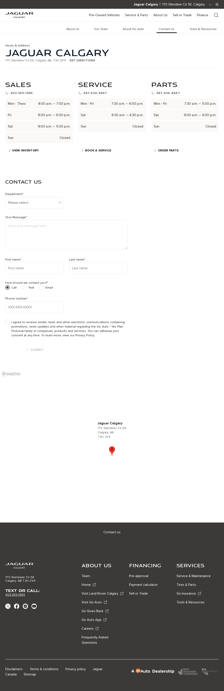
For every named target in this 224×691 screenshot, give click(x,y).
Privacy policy (75, 669)
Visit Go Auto (92, 602)
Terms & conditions (44, 669)
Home (86, 585)
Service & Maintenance (194, 576)
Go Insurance (186, 593)
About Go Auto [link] (133, 29)
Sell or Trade (182, 15)
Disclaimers (14, 669)
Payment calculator (143, 585)
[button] (112, 451)
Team (86, 576)
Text (31, 287)
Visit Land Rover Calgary (100, 593)
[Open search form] (216, 15)
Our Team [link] (101, 29)
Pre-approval (138, 576)
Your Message (16, 217)
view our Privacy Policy (78, 335)
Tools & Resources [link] (203, 29)
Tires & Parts (186, 585)
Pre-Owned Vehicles (104, 15)
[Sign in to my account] (217, 4)
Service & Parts (136, 15)
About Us (160, 15)
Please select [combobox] (18, 202)
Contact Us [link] (166, 29)
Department (14, 194)
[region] (112, 446)
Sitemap (30, 674)
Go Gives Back (92, 611)
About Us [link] (72, 29)
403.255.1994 (15, 595)
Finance (202, 15)
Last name (77, 259)
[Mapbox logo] (11, 373)
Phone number (16, 298)
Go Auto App (92, 620)
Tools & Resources (191, 602)
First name (13, 259)
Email (49, 287)
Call (14, 287)
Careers (88, 628)
